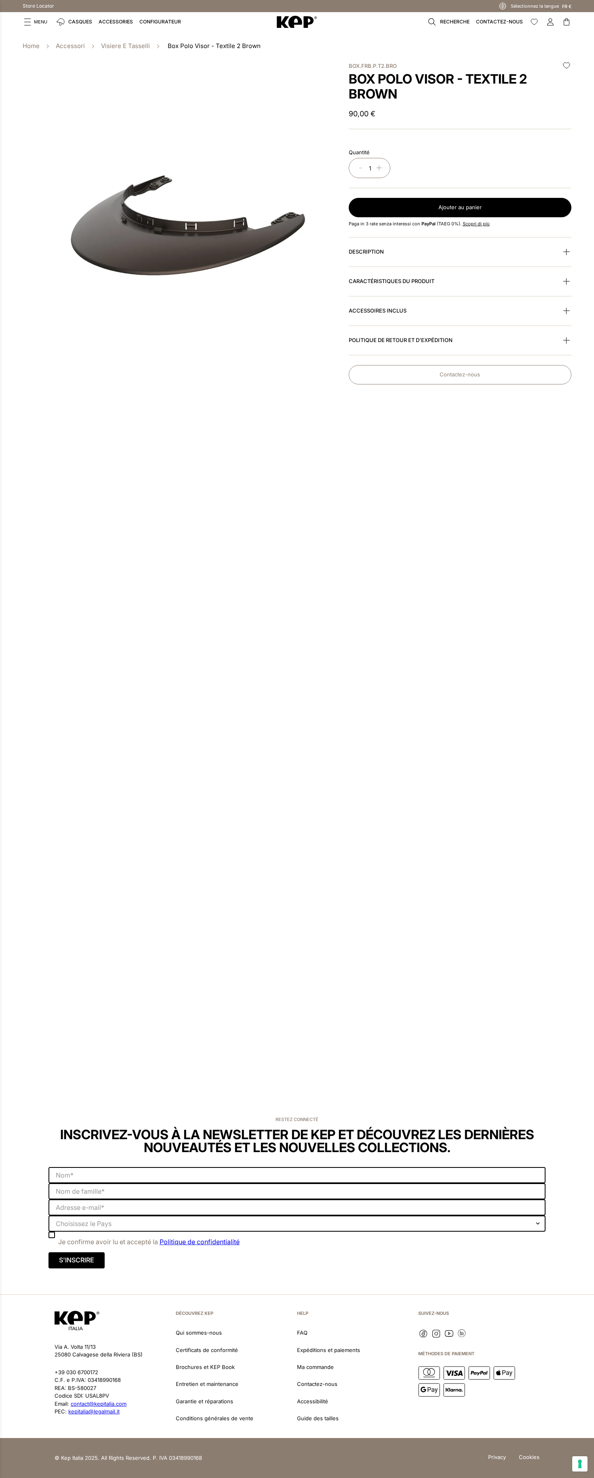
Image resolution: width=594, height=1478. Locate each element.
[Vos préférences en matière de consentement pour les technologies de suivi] (580, 1464)
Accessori (70, 46)
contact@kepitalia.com (98, 1403)
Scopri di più (476, 224)
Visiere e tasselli (125, 46)
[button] (36, 22)
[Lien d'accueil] (31, 46)
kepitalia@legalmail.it (94, 1411)
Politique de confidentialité (200, 1242)
